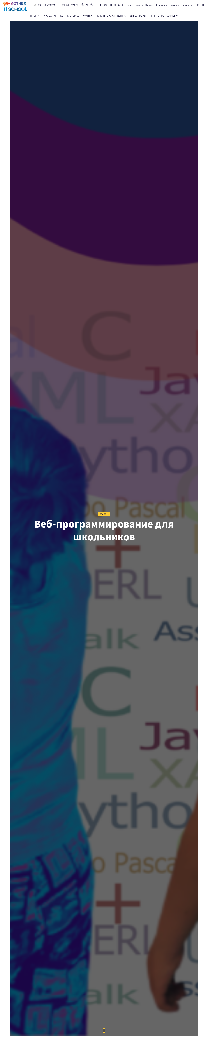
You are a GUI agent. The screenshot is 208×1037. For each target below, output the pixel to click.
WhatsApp (91, 4)
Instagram (105, 5)
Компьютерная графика (76, 15)
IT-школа (15, 7)
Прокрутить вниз (104, 1030)
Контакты (187, 4)
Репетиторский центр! (111, 15)
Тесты (128, 4)
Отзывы (149, 4)
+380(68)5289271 (46, 4)
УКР (197, 4)
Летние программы (162, 15)
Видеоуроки (138, 15)
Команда (174, 4)
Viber (82, 4)
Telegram (87, 4)
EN (202, 4)
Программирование (43, 15)
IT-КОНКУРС (116, 4)
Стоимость (161, 4)
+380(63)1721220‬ (69, 4)
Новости (138, 4)
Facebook (101, 5)
